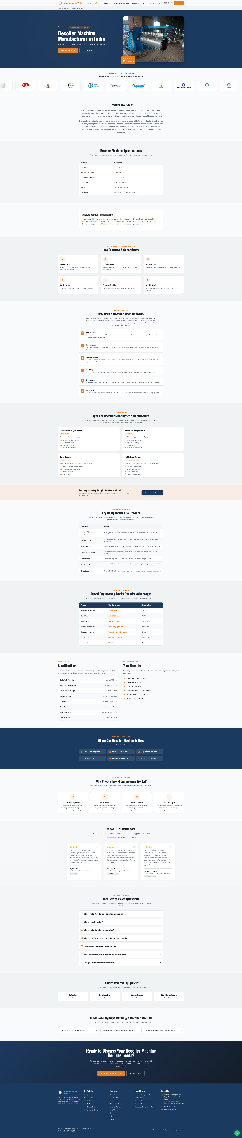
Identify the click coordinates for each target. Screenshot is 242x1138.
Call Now (89, 50)
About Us (107, 3)
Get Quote (179, 3)
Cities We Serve (115, 1110)
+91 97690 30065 (170, 1106)
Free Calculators (115, 1098)
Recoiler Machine (89, 1104)
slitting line (120, 221)
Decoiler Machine (89, 1101)
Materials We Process (116, 1104)
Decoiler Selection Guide (143, 1101)
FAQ (111, 1116)
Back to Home (64, 27)
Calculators (135, 3)
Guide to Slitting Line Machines (144, 1095)
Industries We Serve (116, 1107)
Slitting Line (87, 1095)
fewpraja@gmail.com (170, 1109)
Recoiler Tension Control (143, 1104)
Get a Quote (66, 50)
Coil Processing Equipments (92, 1110)
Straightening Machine (91, 1107)
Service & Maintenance (121, 3)
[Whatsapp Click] (237, 1133)
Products (97, 3)
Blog (143, 3)
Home (89, 3)
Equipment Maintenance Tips (144, 1107)
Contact (151, 3)
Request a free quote (110, 224)
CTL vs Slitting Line (141, 1098)
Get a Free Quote (151, 493)
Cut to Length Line (89, 1098)
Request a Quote (109, 1073)
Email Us (137, 1073)
